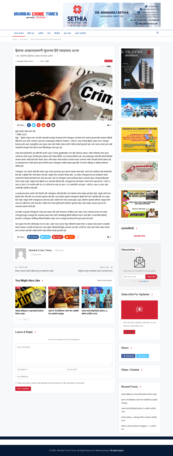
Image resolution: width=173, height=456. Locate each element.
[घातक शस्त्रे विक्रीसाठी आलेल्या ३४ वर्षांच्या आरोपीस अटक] (97, 297)
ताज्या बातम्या (19, 33)
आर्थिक (40, 33)
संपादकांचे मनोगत (139, 236)
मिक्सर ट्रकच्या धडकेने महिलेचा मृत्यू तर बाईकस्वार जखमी (34, 271)
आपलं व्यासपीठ (80, 33)
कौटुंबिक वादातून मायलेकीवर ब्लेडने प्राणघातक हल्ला (95, 271)
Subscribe (151, 277)
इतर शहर (67, 33)
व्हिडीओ (57, 33)
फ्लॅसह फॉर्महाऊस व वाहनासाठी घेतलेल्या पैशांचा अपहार (139, 394)
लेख (48, 33)
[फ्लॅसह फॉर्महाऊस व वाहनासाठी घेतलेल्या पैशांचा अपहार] (30, 297)
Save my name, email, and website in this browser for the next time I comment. (51, 383)
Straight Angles (117, 450)
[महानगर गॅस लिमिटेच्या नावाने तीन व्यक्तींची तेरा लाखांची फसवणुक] (63, 297)
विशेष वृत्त (30, 33)
